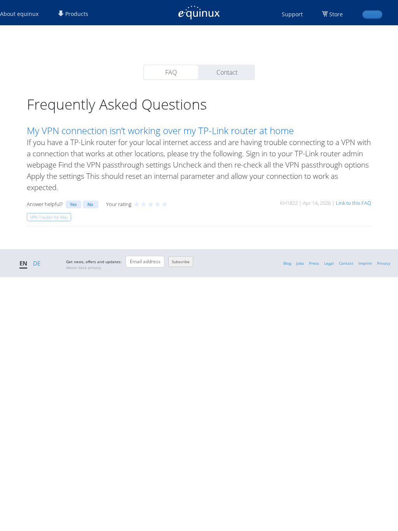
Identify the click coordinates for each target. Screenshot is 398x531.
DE (36, 263)
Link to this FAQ (353, 202)
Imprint (365, 263)
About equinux (19, 13)
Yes (73, 204)
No (90, 204)
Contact (226, 72)
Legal (329, 263)
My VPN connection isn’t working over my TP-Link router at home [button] (160, 130)
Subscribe (181, 261)
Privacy (383, 263)
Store (336, 14)
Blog (287, 263)
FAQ (171, 72)
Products (76, 13)
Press (314, 263)
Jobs (300, 263)
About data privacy (83, 267)
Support (292, 14)
